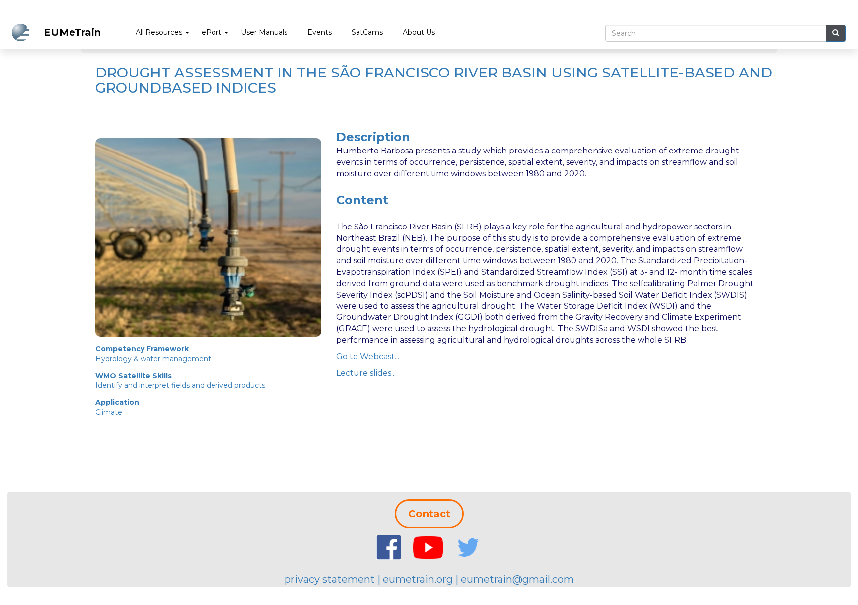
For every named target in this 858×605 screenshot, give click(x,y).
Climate (108, 412)
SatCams (367, 32)
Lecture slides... (366, 373)
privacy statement (330, 579)
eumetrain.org (418, 579)
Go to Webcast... (367, 356)
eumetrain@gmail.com (517, 579)
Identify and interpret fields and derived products (180, 385)
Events (319, 32)
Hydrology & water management (153, 358)
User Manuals (264, 32)
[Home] (24, 32)
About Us (419, 32)
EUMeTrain (72, 32)
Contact (429, 514)
